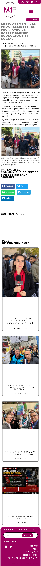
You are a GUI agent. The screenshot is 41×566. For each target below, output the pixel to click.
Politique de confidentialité (23, 558)
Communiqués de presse (22, 46)
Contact (34, 546)
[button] (37, 2)
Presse (35, 549)
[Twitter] (27, 2)
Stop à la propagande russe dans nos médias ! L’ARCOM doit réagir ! (20, 387)
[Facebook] (22, 2)
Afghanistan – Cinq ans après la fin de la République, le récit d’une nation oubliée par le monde (20, 321)
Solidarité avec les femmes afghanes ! (20, 517)
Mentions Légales (29, 555)
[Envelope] (32, 2)
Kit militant (32, 552)
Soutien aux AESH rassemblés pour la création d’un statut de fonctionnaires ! (20, 452)
